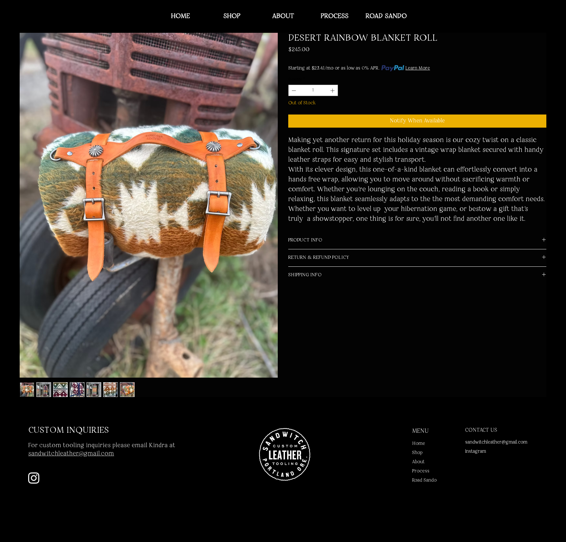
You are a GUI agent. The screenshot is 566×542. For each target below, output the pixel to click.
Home (418, 443)
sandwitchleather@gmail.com (496, 442)
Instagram (475, 451)
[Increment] (333, 90)
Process (420, 471)
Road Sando (424, 480)
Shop (417, 452)
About (418, 462)
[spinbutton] (313, 90)
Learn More (418, 68)
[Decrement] (293, 90)
